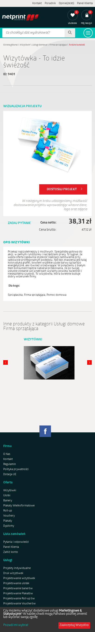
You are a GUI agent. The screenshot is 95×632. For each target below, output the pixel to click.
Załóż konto (10, 552)
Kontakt (37, 3)
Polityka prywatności (16, 469)
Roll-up (7, 510)
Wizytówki (25, 45)
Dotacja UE (9, 474)
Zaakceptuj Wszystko (74, 625)
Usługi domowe (39, 45)
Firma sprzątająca (58, 45)
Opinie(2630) (66, 3)
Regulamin (9, 464)
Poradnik (50, 3)
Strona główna (10, 45)
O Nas (6, 454)
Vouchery (9, 515)
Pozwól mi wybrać (15, 625)
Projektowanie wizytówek (19, 578)
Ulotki (6, 495)
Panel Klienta (85, 3)
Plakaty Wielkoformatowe (19, 505)
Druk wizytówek (13, 573)
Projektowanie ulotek (16, 583)
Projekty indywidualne (17, 568)
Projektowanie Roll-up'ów (19, 598)
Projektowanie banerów (18, 588)
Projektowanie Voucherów (19, 603)
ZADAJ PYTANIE (19, 223)
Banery (7, 500)
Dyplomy (8, 526)
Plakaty (7, 521)
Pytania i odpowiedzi (16, 542)
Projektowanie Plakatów (18, 593)
